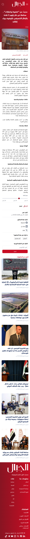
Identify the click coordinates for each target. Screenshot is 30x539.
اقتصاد (12, 485)
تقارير (13, 495)
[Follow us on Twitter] (18, 536)
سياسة (26, 26)
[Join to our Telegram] (9, 536)
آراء (13, 499)
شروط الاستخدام (24, 492)
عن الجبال (25, 485)
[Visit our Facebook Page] (21, 536)
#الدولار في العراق (23, 519)
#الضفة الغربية (24, 522)
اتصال (27, 482)
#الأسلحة (26, 512)
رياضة (12, 502)
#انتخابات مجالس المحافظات (23, 527)
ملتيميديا (12, 505)
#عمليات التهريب (23, 516)
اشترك (15, 251)
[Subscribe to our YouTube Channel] (12, 536)
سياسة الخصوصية (23, 489)
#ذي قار (25, 55)
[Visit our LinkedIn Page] (24, 536)
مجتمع (12, 492)
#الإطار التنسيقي (16, 55)
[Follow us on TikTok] (6, 536)
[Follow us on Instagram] (15, 536)
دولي (12, 489)
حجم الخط (25, 195)
